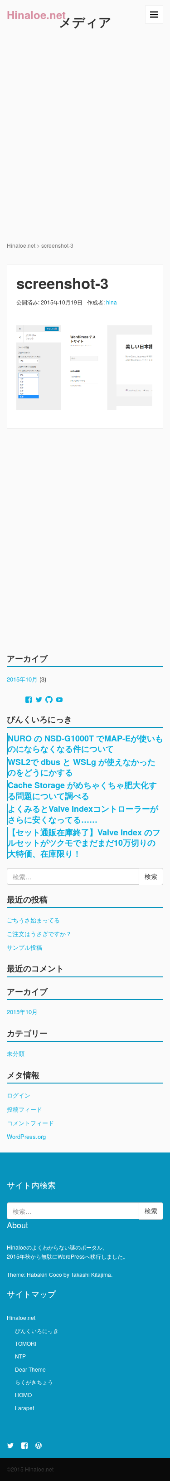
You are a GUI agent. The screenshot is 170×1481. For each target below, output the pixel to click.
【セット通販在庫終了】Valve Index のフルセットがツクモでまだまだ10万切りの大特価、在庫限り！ (84, 842)
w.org (38, 1445)
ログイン (18, 1095)
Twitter (10, 1445)
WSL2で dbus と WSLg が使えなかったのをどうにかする (81, 767)
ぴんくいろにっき (36, 1330)
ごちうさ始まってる (33, 920)
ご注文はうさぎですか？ (39, 933)
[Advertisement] (85, 151)
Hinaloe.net (36, 14)
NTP (20, 1356)
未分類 (15, 1053)
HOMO (23, 1394)
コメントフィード (30, 1122)
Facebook (24, 1445)
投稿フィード (24, 1109)
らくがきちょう (34, 1382)
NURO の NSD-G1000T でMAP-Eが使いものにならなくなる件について (85, 743)
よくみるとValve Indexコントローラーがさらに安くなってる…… (83, 814)
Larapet (24, 1408)
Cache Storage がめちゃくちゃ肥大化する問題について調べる (82, 790)
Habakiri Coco (44, 1274)
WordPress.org (26, 1136)
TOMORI (25, 1343)
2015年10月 (22, 679)
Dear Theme (30, 1369)
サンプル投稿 (24, 947)
